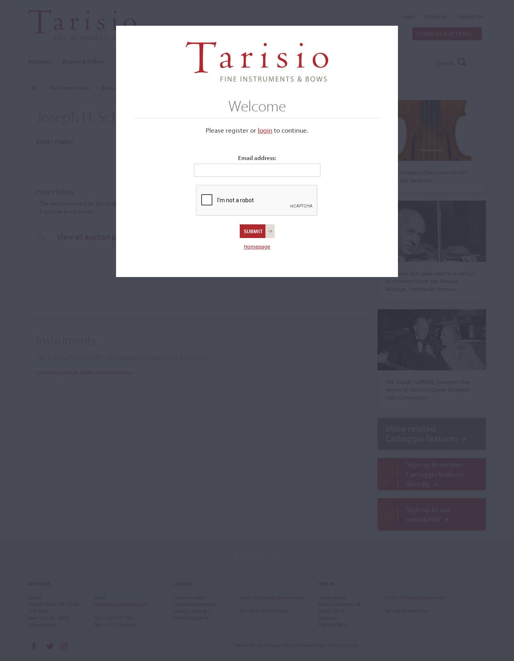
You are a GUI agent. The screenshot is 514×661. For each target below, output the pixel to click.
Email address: (257, 158)
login (265, 130)
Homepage (257, 246)
